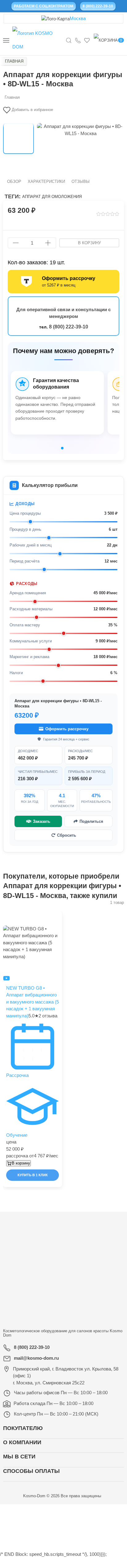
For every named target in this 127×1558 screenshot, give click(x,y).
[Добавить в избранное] (60, 918)
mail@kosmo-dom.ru (36, 1358)
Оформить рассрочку (66, 729)
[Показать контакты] (78, 40)
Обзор (14, 181)
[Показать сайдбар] (6, 40)
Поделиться (91, 821)
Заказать (41, 821)
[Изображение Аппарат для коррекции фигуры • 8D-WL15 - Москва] (18, 138)
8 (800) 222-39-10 (68, 326)
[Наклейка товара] (6, 914)
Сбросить (66, 835)
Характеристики (46, 181)
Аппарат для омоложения (52, 196)
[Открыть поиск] (69, 40)
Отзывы (81, 181)
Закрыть (98, 1511)
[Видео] (6, 977)
